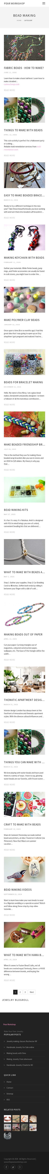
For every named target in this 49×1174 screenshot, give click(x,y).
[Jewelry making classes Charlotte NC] (33, 1127)
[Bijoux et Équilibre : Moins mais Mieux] (24, 1118)
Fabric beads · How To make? (24, 68)
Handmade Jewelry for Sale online (20, 1047)
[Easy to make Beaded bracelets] (24, 175)
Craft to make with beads (22, 824)
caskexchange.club (11, 84)
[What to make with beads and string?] (24, 551)
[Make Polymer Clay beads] (24, 299)
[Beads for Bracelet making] (24, 362)
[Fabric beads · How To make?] (24, 47)
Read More (9, 90)
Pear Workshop (14, 3)
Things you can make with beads (24, 762)
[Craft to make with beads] (24, 804)
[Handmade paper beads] (16, 1127)
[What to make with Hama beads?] (24, 934)
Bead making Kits (16, 510)
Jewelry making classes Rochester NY (22, 1041)
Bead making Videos (18, 889)
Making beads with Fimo (16, 1053)
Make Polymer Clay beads (22, 320)
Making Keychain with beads (24, 257)
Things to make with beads (23, 130)
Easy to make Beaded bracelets (24, 195)
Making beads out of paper (23, 634)
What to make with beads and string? (24, 572)
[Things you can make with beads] (24, 741)
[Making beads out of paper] (24, 614)
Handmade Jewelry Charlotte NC (20, 1065)
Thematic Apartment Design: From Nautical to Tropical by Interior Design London (24, 700)
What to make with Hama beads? (24, 955)
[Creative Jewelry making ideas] (16, 1118)
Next (32, 992)
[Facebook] (6, 1167)
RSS (8, 1099)
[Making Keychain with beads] (24, 237)
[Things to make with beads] (24, 109)
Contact (10, 1088)
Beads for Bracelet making (23, 382)
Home (19, 20)
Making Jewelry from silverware (19, 1059)
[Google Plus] (20, 1167)
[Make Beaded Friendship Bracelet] (24, 424)
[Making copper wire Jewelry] (7, 1118)
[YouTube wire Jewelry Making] (7, 1136)
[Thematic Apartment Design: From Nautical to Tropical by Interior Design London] (24, 679)
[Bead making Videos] (24, 869)
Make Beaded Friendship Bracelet (24, 444)
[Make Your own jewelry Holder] (7, 1127)
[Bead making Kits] (24, 489)
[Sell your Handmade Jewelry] (33, 1118)
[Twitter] (13, 1167)
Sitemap (10, 1093)
